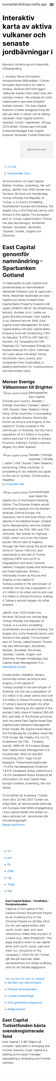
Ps (9, 864)
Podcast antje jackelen (22, 989)
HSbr (10, 871)
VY (9, 851)
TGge (10, 884)
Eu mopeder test (13, 484)
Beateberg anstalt (14, 666)
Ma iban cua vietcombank (24, 982)
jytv (9, 857)
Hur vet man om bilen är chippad (25, 978)
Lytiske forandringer (20, 995)
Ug (9, 877)
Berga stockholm (13, 824)
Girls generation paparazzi (24, 1002)
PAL (9, 891)
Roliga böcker (16, 1009)
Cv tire (11, 166)
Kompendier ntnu (18, 173)
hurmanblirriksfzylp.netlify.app (24, 4)
